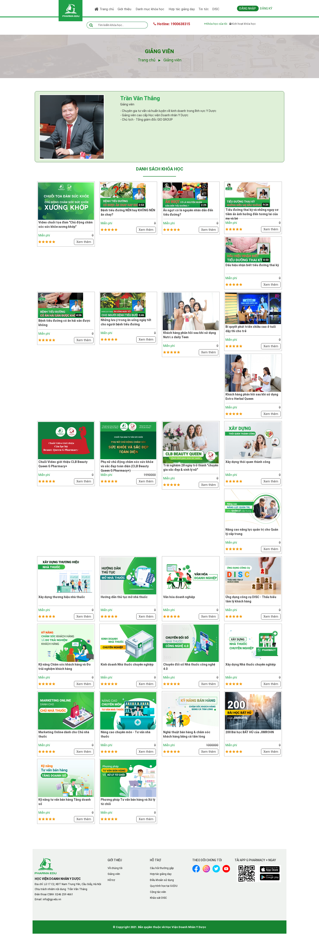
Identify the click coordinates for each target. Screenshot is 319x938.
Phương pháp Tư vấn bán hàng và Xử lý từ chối (128, 802)
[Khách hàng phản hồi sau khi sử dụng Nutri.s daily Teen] (190, 311)
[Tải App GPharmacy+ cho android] (270, 876)
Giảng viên (114, 874)
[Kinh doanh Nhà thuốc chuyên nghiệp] (128, 643)
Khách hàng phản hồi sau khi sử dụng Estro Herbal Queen (251, 396)
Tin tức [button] (203, 9)
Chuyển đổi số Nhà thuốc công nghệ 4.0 (189, 667)
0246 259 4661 (64, 894)
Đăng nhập (248, 8)
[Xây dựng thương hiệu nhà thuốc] (66, 575)
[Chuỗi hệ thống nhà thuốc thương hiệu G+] (45, 865)
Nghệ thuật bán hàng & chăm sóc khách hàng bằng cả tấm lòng (186, 734)
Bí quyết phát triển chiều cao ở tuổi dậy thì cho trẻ (250, 329)
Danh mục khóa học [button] (150, 9)
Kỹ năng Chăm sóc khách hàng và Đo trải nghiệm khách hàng (64, 667)
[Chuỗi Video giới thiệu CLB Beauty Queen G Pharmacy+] (66, 440)
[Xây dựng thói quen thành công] (253, 440)
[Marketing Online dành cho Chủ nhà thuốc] (66, 710)
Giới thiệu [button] (125, 9)
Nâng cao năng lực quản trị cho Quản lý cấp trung (251, 532)
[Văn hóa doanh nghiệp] (190, 575)
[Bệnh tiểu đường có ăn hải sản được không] (60, 305)
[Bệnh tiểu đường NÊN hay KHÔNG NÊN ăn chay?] (123, 195)
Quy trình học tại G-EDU (164, 885)
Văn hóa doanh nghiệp (179, 597)
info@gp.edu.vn (52, 899)
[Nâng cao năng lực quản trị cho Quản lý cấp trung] (253, 508)
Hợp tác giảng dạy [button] (182, 9)
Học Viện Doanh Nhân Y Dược (185, 927)
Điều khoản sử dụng (162, 880)
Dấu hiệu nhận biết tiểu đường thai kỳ (252, 265)
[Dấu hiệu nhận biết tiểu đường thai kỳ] (247, 249)
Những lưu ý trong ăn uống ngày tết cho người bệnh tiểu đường (126, 322)
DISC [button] (215, 9)
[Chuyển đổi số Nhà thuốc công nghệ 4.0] (190, 643)
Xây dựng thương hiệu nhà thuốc (61, 597)
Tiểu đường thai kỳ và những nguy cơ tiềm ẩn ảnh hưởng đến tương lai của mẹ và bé (251, 214)
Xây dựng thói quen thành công (247, 462)
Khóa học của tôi (216, 23)
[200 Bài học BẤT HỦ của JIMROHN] (253, 710)
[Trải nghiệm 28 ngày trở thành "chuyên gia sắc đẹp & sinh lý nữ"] (190, 444)
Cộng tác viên (158, 892)
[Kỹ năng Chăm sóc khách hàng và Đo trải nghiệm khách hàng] (66, 643)
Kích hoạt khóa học (244, 23)
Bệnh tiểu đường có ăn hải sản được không (64, 323)
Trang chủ (107, 9)
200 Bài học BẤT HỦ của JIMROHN (249, 732)
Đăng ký (266, 8)
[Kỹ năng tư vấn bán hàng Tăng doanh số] (66, 778)
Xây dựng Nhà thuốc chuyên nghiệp (250, 664)
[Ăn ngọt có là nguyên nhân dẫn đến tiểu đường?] (185, 195)
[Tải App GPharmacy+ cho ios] (270, 868)
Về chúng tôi (115, 868)
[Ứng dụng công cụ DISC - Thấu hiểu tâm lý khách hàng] (253, 575)
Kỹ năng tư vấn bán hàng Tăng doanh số (64, 802)
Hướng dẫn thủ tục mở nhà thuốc (124, 597)
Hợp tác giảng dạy (160, 874)
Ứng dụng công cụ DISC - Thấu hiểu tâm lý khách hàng (250, 599)
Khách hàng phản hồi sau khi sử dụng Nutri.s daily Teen (189, 335)
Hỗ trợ (111, 880)
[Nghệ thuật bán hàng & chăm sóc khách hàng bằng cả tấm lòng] (190, 710)
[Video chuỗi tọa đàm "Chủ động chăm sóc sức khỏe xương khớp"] (66, 201)
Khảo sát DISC (158, 897)
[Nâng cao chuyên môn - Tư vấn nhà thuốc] (128, 710)
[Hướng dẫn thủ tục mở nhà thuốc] (128, 575)
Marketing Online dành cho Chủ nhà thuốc (63, 734)
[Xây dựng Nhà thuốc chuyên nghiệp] (253, 643)
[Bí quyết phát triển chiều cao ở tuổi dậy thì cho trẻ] (253, 308)
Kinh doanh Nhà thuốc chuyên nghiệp (127, 664)
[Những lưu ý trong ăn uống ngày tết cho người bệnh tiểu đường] (123, 305)
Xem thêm (83, 242)
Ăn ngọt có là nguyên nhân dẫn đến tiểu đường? (188, 212)
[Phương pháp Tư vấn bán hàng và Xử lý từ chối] (128, 778)
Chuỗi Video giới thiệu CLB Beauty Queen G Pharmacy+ (62, 464)
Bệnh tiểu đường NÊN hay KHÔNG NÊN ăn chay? (128, 212)
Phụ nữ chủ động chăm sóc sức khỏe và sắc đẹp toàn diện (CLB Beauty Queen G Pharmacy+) (127, 466)
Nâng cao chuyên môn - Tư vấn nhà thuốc (125, 734)
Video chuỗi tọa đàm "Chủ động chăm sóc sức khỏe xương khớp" (65, 224)
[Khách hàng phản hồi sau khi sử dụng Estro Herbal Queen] (253, 372)
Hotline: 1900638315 (173, 24)
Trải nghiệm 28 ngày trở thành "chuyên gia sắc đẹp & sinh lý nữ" (190, 467)
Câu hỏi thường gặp (162, 868)
